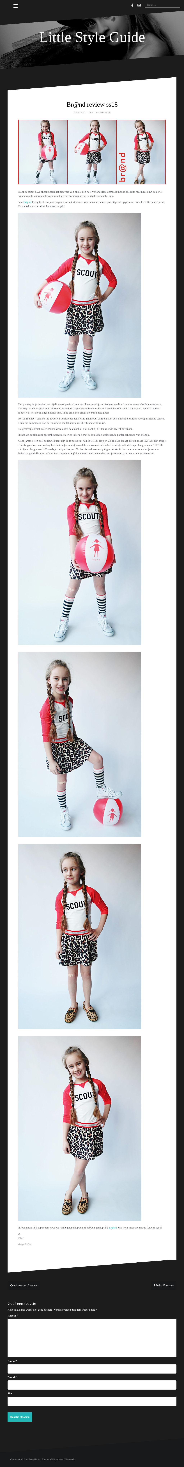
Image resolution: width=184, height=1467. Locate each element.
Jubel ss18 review (164, 1285)
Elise (90, 112)
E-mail (13, 1377)
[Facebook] (132, 5)
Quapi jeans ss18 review (24, 1285)
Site (10, 1393)
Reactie (13, 1315)
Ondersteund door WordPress (25, 1459)
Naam (12, 1361)
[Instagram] (139, 5)
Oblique (54, 1459)
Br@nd (27, 202)
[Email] (127, 5)
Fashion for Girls (103, 112)
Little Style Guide (92, 37)
